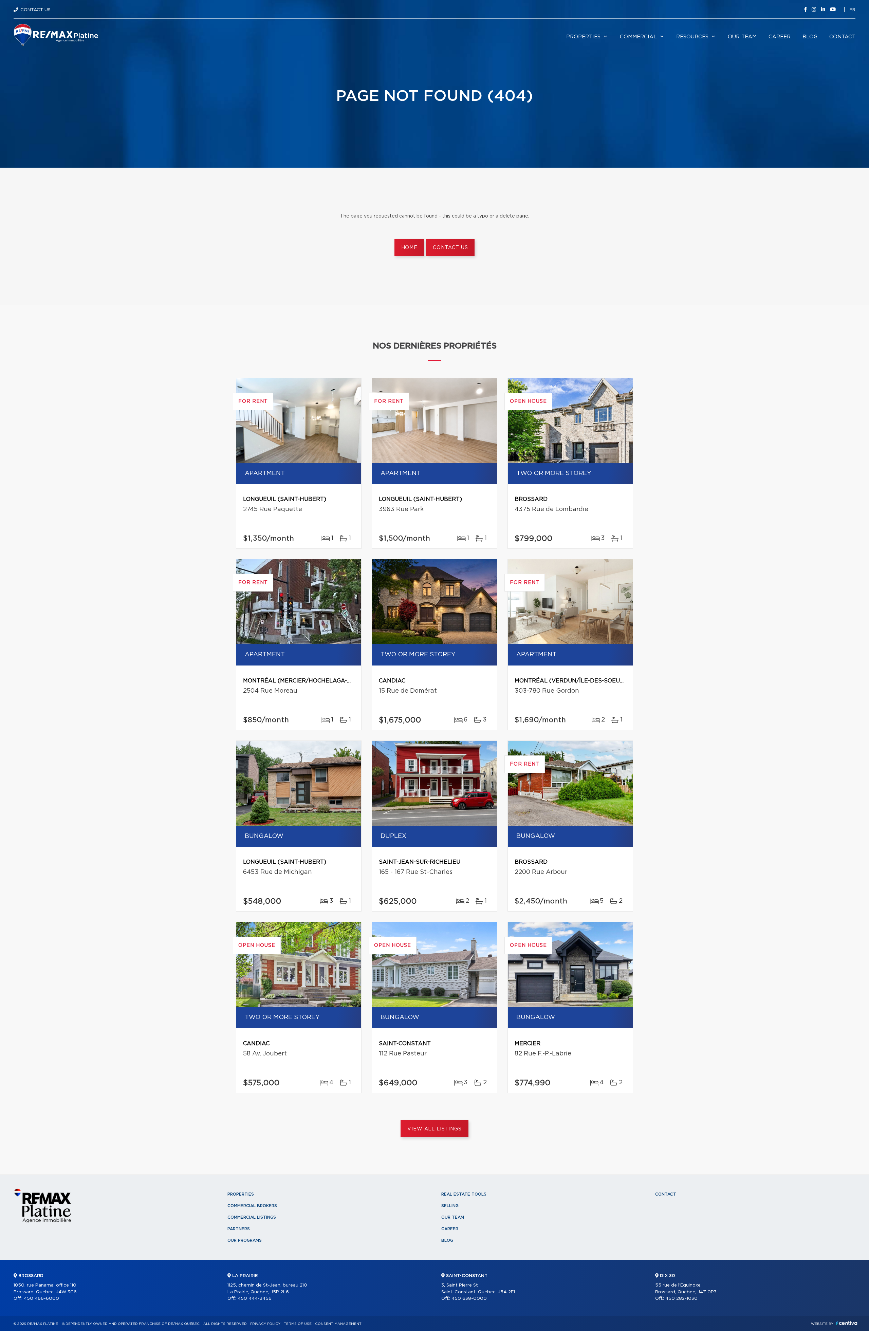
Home (409, 247)
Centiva (846, 1323)
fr (852, 10)
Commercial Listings (251, 1217)
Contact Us (35, 10)
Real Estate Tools (463, 1194)
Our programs (244, 1240)
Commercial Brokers (252, 1206)
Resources (692, 36)
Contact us (450, 247)
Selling (450, 1206)
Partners (238, 1229)
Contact (842, 36)
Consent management (338, 1324)
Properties (583, 36)
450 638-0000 (469, 1298)
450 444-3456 (255, 1298)
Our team (742, 36)
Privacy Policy (265, 1324)
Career (780, 36)
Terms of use (298, 1324)
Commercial (638, 36)
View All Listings (434, 1129)
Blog (809, 36)
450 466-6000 (41, 1298)
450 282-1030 (681, 1298)
